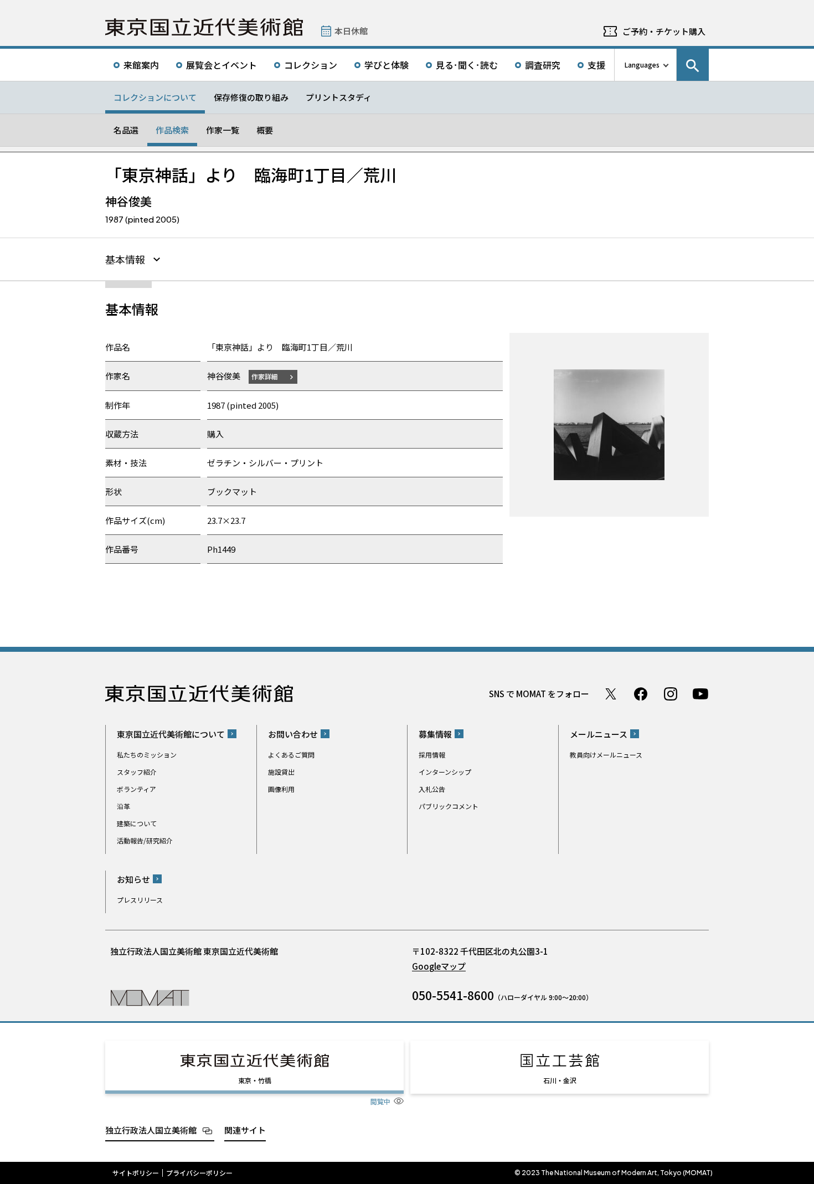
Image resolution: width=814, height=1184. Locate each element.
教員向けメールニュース (606, 754)
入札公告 (432, 789)
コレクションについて (155, 97)
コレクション (310, 64)
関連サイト (245, 1130)
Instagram (670, 694)
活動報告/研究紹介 (145, 840)
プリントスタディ (339, 97)
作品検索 (172, 130)
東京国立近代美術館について (171, 734)
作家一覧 (222, 130)
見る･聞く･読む (467, 64)
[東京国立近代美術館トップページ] (204, 27)
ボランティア (136, 789)
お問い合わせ (293, 734)
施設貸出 (281, 771)
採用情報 (432, 754)
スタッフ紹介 (137, 771)
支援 (596, 64)
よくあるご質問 (291, 754)
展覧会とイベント (221, 64)
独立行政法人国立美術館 (151, 1130)
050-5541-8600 (453, 995)
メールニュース (598, 734)
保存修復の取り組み (251, 97)
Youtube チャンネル (700, 694)
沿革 (123, 806)
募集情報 (435, 734)
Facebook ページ (640, 694)
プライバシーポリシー (199, 1173)
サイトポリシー (135, 1173)
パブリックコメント (448, 806)
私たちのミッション (147, 754)
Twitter (610, 694)
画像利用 (281, 789)
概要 (264, 130)
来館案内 (141, 64)
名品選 (126, 130)
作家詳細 (264, 376)
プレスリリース (140, 899)
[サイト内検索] (693, 65)
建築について (137, 823)
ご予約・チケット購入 (663, 31)
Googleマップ (439, 966)
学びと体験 (386, 64)
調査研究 (542, 64)
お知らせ (133, 879)
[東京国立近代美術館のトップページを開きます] (149, 997)
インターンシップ (445, 771)
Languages (642, 64)
